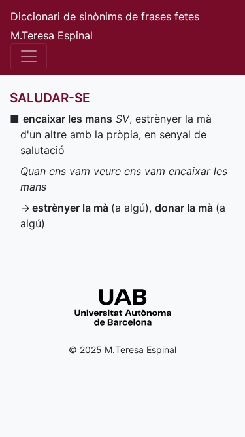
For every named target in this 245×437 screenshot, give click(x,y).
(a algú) (90, 207)
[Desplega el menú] (28, 56)
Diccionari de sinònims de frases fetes (104, 16)
